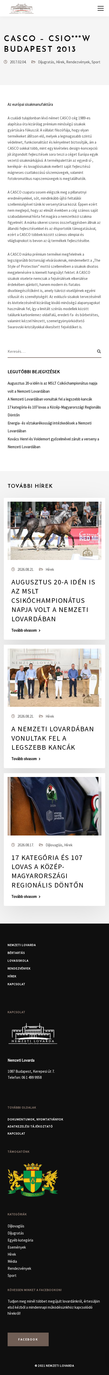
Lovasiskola (18, 960)
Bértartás (16, 953)
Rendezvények (78, 62)
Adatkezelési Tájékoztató (30, 1126)
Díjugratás (46, 62)
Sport (96, 62)
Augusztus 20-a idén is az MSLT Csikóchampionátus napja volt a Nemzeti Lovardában (53, 600)
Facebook (28, 1339)
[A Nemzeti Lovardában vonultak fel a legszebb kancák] (54, 677)
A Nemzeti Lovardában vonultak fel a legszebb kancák (50, 399)
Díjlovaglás (54, 845)
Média (12, 1261)
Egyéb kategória (20, 1240)
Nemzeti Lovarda (22, 945)
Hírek (60, 62)
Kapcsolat (16, 984)
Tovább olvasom (24, 630)
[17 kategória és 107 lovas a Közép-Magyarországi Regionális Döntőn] (54, 805)
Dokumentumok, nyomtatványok (35, 1119)
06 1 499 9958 (32, 1077)
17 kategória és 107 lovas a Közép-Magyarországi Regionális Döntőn (47, 871)
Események (17, 1247)
